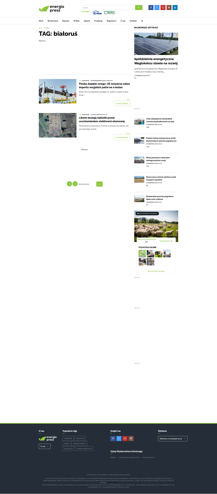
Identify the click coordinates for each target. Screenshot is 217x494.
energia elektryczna (84, 448)
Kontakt (133, 21)
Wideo (76, 21)
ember (66, 443)
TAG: (80, 80)
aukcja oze (80, 438)
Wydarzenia (52, 21)
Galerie (87, 21)
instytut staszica (79, 443)
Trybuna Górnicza (148, 457)
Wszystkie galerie (156, 271)
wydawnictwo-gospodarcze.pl (129, 457)
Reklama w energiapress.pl (171, 439)
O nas (123, 21)
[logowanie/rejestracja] (141, 20)
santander (68, 438)
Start (41, 21)
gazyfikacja (68, 448)
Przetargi (98, 21)
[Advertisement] (84, 55)
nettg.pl (112, 457)
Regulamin (111, 21)
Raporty (65, 21)
